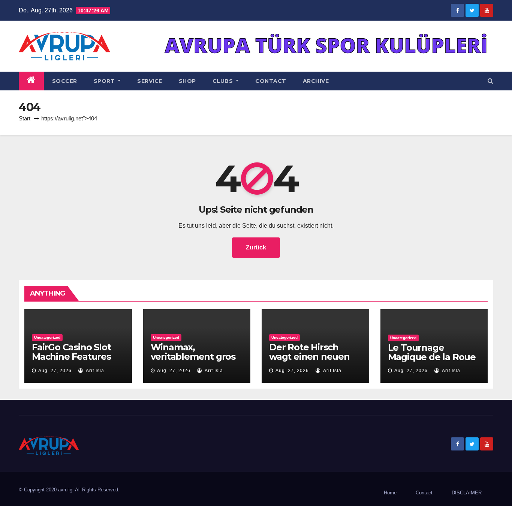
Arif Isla (94, 370)
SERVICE (149, 81)
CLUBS (224, 81)
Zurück (256, 247)
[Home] (31, 81)
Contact (270, 81)
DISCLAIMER (467, 492)
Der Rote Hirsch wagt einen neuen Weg (309, 356)
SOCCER (64, 81)
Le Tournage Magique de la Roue (432, 352)
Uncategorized (47, 337)
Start (24, 118)
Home (390, 492)
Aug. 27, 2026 (55, 370)
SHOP (187, 81)
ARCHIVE (316, 81)
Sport (105, 81)
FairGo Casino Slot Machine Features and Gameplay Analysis (71, 361)
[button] (490, 81)
